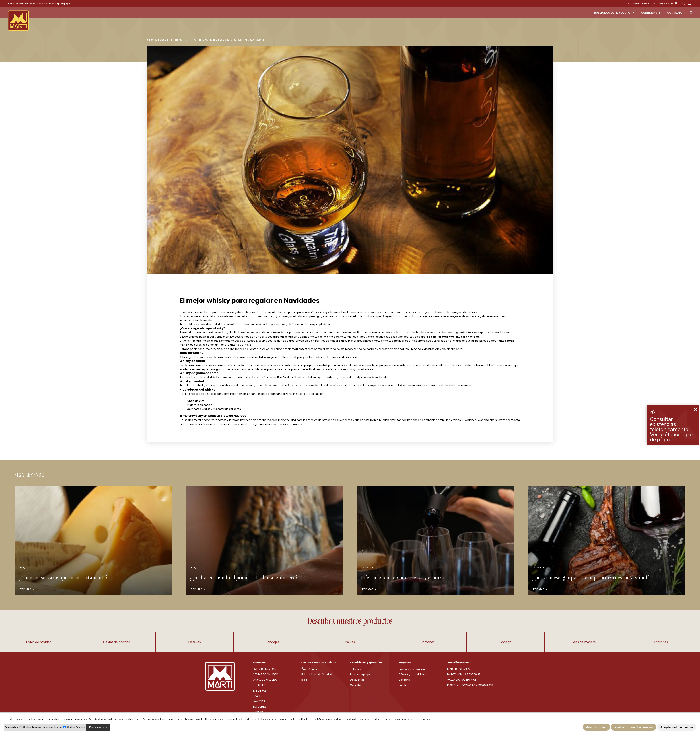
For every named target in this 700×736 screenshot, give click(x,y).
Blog (304, 679)
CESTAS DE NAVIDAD (265, 674)
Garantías (355, 685)
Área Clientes (309, 669)
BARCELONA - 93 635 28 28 (464, 674)
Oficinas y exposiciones (413, 674)
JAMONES (259, 701)
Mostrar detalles (97, 727)
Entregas (355, 669)
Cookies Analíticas (76, 727)
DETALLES (259, 685)
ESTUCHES (259, 706)
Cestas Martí (192, 420)
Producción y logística (412, 669)
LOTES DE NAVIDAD (264, 669)
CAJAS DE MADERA (265, 679)
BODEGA (258, 712)
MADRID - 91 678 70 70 (460, 669)
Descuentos (357, 679)
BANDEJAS (259, 690)
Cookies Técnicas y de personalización (42, 727)
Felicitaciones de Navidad (316, 674)
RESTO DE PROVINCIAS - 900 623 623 (470, 685)
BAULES (257, 696)
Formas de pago (360, 674)
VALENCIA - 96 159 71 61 (461, 679)
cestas (222, 420)
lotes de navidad (239, 420)
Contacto (404, 679)
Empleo (403, 685)
